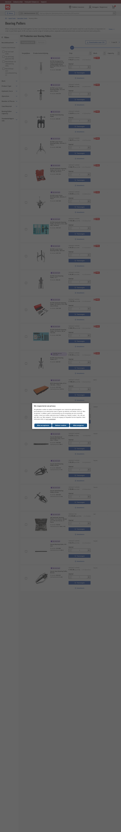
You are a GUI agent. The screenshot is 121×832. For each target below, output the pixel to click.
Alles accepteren (43, 425)
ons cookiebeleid (51, 419)
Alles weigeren (78, 425)
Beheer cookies (60, 425)
